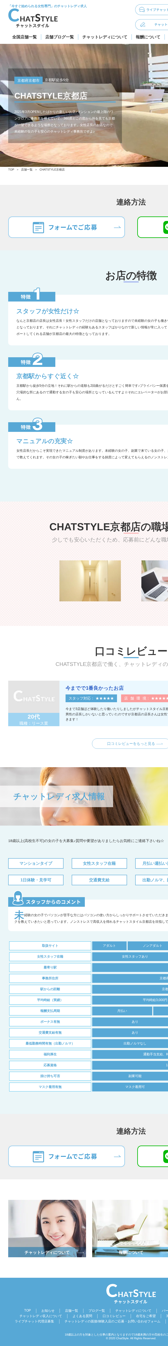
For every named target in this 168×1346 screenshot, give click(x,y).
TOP (11, 169)
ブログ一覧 (97, 1310)
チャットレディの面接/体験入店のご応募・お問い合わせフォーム (112, 1321)
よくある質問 (82, 1316)
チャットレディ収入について (40, 1316)
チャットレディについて (104, 37)
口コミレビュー (114, 1316)
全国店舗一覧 (24, 37)
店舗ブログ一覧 (59, 37)
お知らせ (47, 1310)
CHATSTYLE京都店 (52, 169)
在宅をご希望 (146, 1316)
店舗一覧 (27, 169)
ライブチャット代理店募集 (34, 1321)
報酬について (148, 37)
